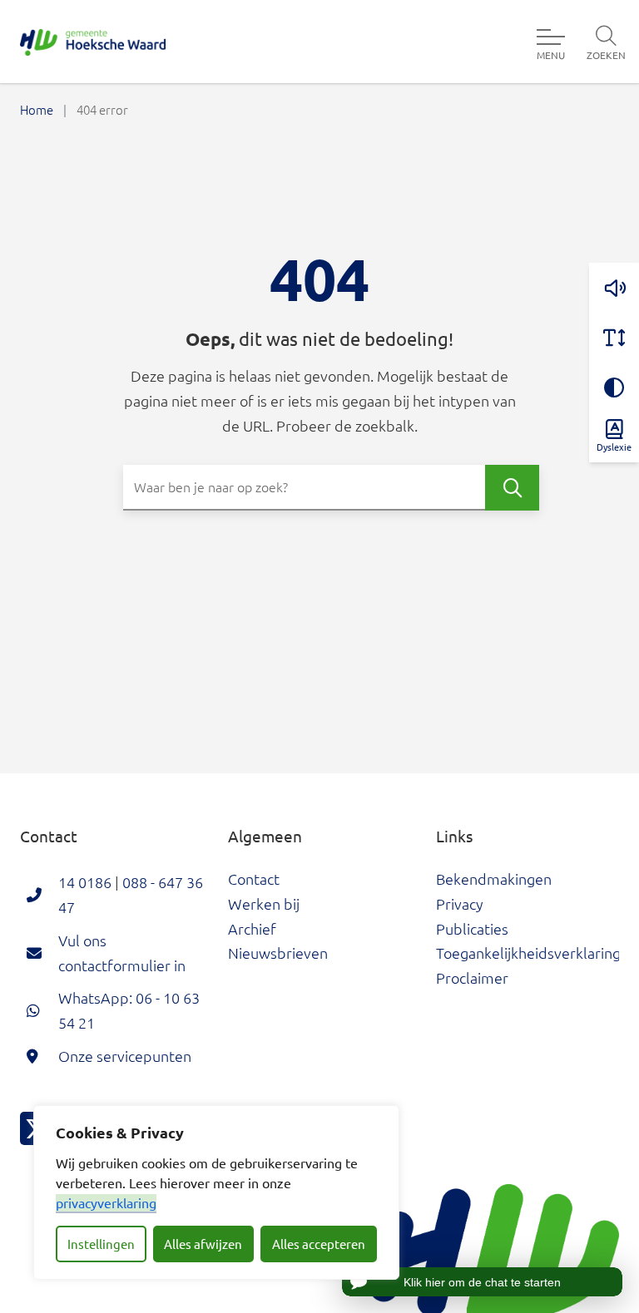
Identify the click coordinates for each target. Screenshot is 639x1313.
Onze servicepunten (124, 1055)
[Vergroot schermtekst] (614, 338)
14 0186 (84, 881)
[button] (614, 288)
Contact (254, 878)
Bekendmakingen (494, 878)
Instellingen (101, 1243)
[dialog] (216, 1192)
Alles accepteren (318, 1243)
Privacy (459, 903)
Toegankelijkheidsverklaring (528, 952)
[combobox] (331, 488)
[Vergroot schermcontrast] (614, 387)
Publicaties (472, 928)
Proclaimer (472, 977)
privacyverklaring (106, 1202)
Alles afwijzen (203, 1243)
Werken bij (264, 903)
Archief (252, 928)
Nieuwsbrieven (278, 952)
